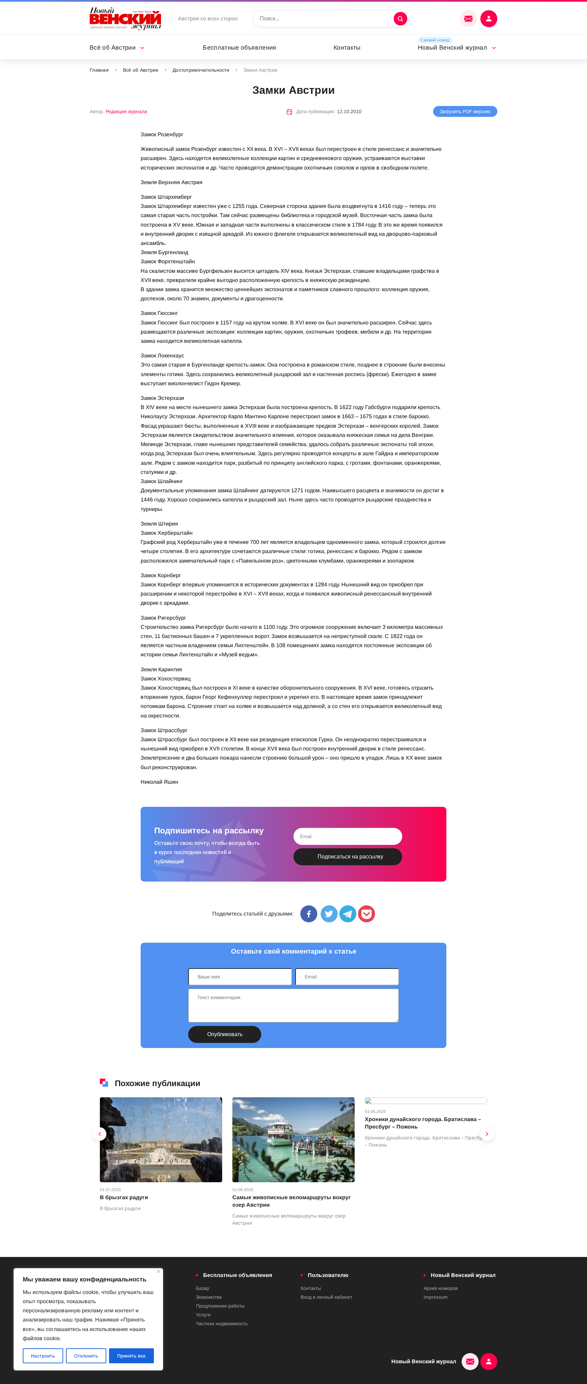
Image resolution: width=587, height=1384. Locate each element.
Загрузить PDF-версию (465, 111)
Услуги (203, 1314)
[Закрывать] (158, 1271)
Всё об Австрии (113, 47)
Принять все (131, 1356)
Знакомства (209, 1297)
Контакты (347, 47)
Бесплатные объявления (240, 47)
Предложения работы (220, 1306)
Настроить (43, 1356)
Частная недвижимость (222, 1323)
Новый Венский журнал (452, 47)
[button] (100, 1136)
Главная (99, 70)
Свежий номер (435, 40)
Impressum (436, 1297)
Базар (202, 1288)
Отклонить (86, 1356)
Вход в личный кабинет (326, 1297)
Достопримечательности (201, 70)
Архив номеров (441, 1288)
